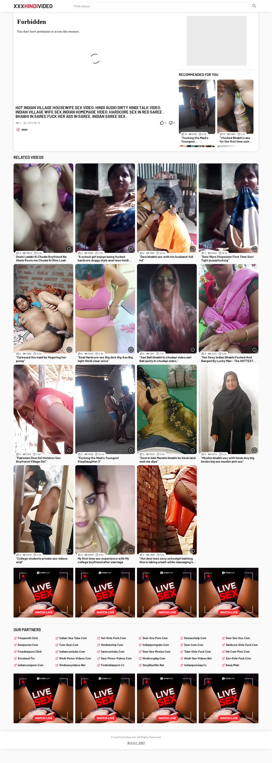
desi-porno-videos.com (116, 658)
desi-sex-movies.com (156, 651)
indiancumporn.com (30, 665)
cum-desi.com (68, 645)
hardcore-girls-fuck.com (242, 645)
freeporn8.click (28, 638)
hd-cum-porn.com (238, 651)
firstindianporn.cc (112, 665)
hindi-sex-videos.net (198, 658)
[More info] (69, 249)
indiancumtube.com (72, 651)
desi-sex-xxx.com (238, 638)
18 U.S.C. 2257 (136, 743)
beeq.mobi (232, 665)
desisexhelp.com (195, 638)
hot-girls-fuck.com (113, 638)
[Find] (254, 6)
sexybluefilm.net (153, 665)
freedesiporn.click (30, 651)
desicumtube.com (112, 651)
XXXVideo (33, 6)
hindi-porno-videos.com (75, 658)
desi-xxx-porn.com (155, 638)
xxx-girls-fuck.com (238, 658)
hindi (24, 129)
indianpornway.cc (195, 665)
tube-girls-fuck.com (197, 651)
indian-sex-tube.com (73, 638)
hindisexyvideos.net (72, 665)
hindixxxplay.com (154, 658)
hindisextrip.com (112, 645)
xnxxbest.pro (26, 658)
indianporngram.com (156, 645)
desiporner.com (28, 645)
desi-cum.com (193, 645)
